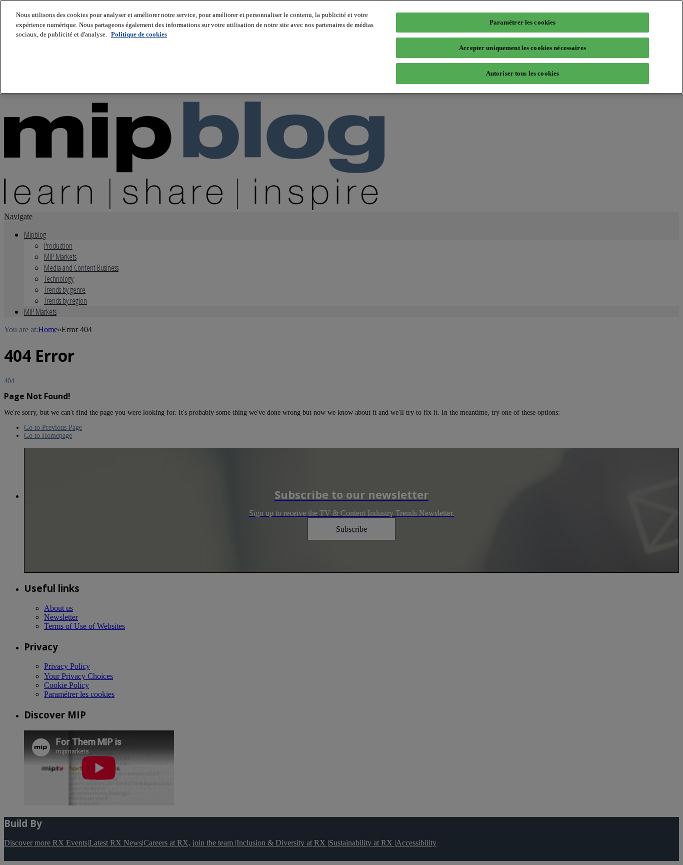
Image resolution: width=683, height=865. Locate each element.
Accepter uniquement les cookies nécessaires (522, 48)
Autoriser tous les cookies (522, 73)
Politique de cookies (139, 34)
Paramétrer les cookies (523, 22)
